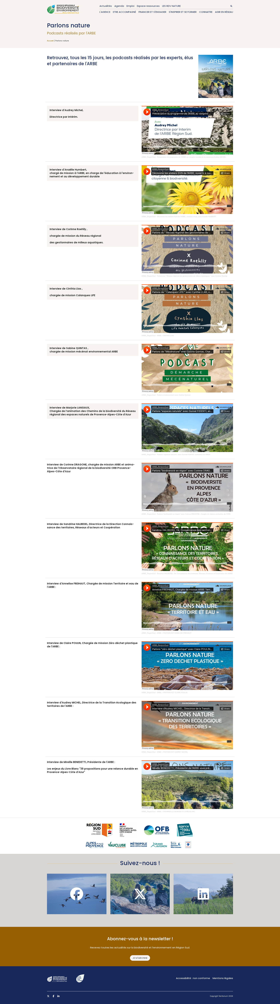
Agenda (119, 6)
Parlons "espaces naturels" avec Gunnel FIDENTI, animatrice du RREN (183, 454)
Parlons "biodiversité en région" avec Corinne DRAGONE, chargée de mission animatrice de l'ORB (193, 514)
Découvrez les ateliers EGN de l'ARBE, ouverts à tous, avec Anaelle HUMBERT (186, 216)
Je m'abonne (140, 958)
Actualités (105, 6)
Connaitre (205, 12)
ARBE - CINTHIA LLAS (165, 335)
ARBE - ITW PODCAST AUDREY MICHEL (172, 752)
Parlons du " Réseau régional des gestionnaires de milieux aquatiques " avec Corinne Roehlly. (192, 276)
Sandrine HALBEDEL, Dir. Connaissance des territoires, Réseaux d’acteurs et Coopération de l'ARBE (195, 573)
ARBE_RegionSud (149, 157)
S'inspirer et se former (183, 12)
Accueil (50, 40)
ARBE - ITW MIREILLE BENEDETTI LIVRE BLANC (176, 811)
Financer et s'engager (152, 12)
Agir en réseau (224, 12)
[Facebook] (76, 894)
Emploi (130, 6)
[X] (140, 894)
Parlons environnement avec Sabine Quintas (174, 395)
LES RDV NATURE (171, 6)
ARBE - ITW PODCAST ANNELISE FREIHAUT (174, 633)
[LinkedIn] (203, 894)
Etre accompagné (124, 12)
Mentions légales (223, 978)
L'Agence (104, 12)
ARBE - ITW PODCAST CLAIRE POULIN (172, 692)
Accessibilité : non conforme (193, 978)
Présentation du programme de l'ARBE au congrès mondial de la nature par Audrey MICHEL (191, 157)
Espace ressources (148, 6)
